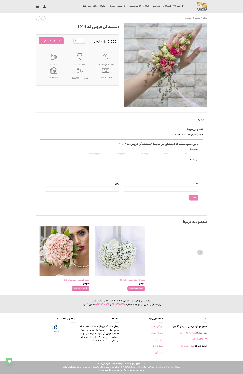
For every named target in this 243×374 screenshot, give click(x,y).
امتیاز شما (194, 149)
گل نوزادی (121, 6)
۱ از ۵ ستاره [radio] (193, 153)
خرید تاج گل (157, 346)
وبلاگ (95, 6)
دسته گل (112, 6)
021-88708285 (200, 339)
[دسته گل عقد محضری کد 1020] (120, 251)
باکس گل (168, 6)
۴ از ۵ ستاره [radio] (132, 153)
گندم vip (176, 6)
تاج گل (147, 6)
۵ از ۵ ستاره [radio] (106, 153)
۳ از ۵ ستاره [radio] (154, 153)
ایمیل (116, 183)
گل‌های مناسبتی (135, 6)
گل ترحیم (157, 6)
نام (196, 183)
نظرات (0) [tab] (201, 120)
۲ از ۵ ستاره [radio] (175, 153)
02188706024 (119, 304)
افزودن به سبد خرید (51, 40)
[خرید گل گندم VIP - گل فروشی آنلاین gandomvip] (198, 6)
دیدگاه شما (193, 159)
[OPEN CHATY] (9, 361)
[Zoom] (203, 103)
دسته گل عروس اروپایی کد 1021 (76, 280)
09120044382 (102, 304)
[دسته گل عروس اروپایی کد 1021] (65, 251)
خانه (205, 18)
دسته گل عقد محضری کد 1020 (132, 280)
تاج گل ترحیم (157, 326)
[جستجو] (183, 6)
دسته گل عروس (192, 18)
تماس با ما (87, 6)
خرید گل (159, 339)
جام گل (102, 6)
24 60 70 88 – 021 (188, 333)
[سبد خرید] (37, 6)
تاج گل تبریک (157, 333)
